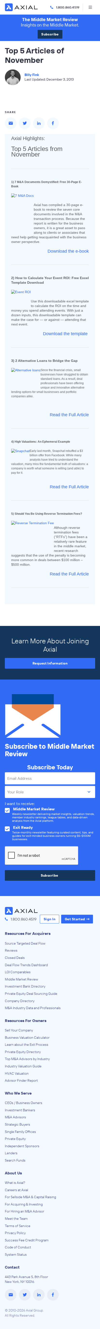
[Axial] (22, 7)
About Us (13, 1173)
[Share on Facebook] (53, 123)
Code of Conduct (18, 1247)
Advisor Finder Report (21, 1080)
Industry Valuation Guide (23, 1066)
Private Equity (15, 1139)
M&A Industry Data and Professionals (33, 1008)
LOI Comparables (18, 972)
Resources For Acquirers (27, 933)
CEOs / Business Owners (23, 1103)
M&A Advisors (15, 1117)
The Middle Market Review (50, 19)
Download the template (65, 333)
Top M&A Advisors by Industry (27, 1059)
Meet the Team (16, 1218)
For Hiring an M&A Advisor (24, 1211)
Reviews (11, 950)
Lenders (11, 1153)
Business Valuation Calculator (27, 1037)
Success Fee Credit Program (27, 1240)
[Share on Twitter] (25, 123)
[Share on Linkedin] (39, 123)
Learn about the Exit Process (26, 1044)
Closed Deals (15, 957)
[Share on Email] (11, 123)
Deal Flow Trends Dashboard (26, 965)
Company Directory (19, 1001)
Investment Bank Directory (25, 986)
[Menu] (90, 7)
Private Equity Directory (23, 1052)
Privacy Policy (15, 1233)
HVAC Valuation (17, 1073)
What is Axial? (15, 1182)
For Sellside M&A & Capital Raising (30, 1197)
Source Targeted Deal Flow (25, 943)
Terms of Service (17, 1226)
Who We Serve (18, 1093)
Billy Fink (32, 75)
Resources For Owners (25, 1020)
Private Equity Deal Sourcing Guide (31, 993)
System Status (16, 1254)
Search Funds (15, 1160)
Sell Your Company (19, 1030)
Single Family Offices (20, 1132)
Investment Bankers (20, 1110)
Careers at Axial (16, 1190)
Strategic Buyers (17, 1124)
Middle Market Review (21, 979)
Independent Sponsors (22, 1146)
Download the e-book (68, 251)
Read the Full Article (69, 414)
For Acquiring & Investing (24, 1204)
